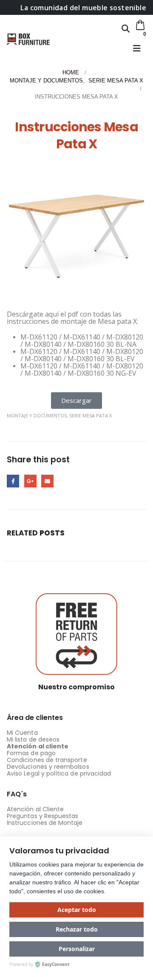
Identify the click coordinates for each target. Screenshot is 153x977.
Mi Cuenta (22, 732)
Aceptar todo (76, 910)
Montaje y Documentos (37, 415)
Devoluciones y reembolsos (48, 766)
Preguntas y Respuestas (42, 816)
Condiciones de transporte (47, 760)
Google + (30, 481)
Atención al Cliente (35, 809)
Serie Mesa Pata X (90, 415)
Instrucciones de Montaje (45, 822)
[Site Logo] (28, 39)
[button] (125, 28)
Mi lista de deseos (33, 739)
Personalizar (77, 949)
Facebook (13, 481)
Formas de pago (31, 753)
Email (47, 481)
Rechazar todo (77, 929)
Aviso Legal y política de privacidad (59, 773)
